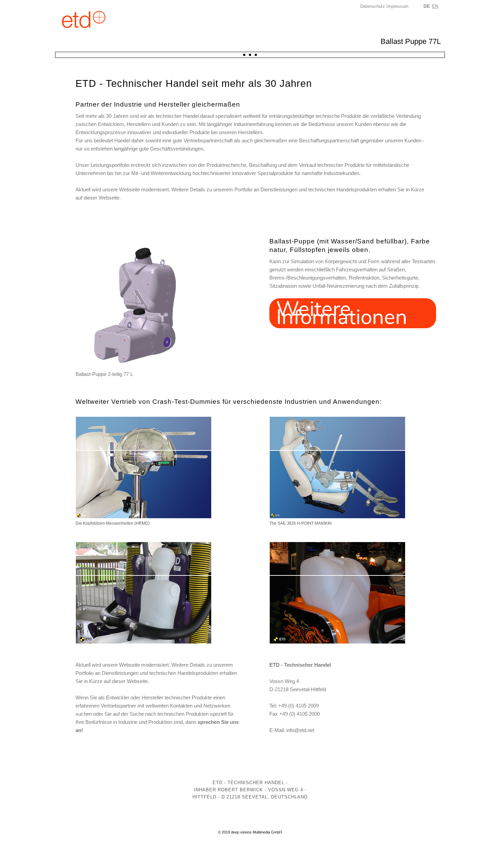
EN (435, 6)
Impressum (397, 6)
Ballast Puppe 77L (411, 41)
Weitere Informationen (341, 313)
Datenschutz (372, 6)
